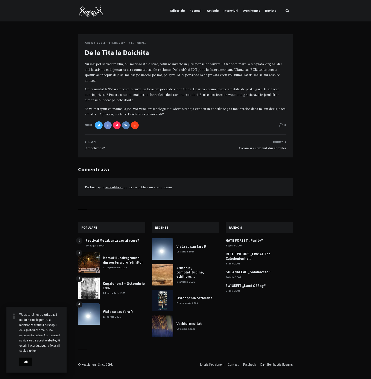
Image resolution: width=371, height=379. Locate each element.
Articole (213, 11)
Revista (270, 11)
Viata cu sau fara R (118, 311)
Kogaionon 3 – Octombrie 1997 (124, 285)
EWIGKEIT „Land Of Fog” (246, 285)
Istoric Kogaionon (212, 364)
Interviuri (231, 11)
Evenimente (251, 11)
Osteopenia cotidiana (194, 298)
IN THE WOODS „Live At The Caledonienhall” (248, 256)
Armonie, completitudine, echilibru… (190, 272)
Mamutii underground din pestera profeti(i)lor (123, 259)
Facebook (249, 364)
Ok (26, 362)
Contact (233, 364)
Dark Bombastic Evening (276, 364)
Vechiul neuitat (189, 323)
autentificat (114, 187)
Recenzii (196, 11)
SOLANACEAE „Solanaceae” (248, 272)
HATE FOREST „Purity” (244, 240)
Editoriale (177, 11)
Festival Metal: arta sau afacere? (112, 240)
